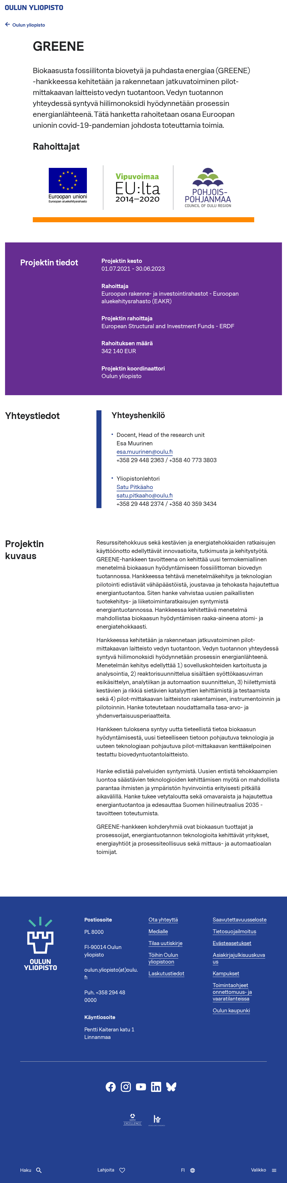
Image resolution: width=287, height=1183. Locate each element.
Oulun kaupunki (231, 1010)
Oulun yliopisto (28, 25)
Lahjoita (106, 1170)
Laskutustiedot (166, 973)
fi (190, 1175)
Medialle (158, 931)
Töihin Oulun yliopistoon (163, 959)
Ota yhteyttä (163, 919)
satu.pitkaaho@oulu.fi (145, 495)
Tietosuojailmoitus (234, 931)
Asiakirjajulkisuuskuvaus (239, 959)
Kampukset (226, 973)
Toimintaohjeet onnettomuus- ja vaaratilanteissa (232, 992)
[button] (264, 1170)
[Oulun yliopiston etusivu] (52, 6)
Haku (25, 1170)
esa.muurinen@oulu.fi (145, 452)
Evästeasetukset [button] (232, 943)
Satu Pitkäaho (135, 487)
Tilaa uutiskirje (165, 943)
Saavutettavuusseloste (240, 919)
